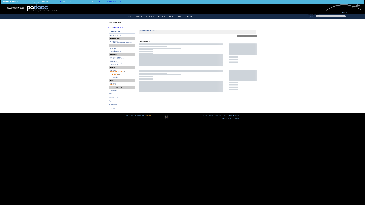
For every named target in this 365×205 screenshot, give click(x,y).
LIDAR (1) (112, 60)
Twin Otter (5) (116, 77)
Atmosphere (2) (113, 48)
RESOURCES (161, 16)
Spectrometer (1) (114, 64)
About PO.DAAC (228, 115)
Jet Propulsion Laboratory (15, 7)
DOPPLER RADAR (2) (115, 57)
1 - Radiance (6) (114, 41)
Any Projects (113, 83)
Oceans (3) (113, 49)
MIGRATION (113, 109)
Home (129, 16)
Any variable (114, 73)
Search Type (311, 14)
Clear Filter (119, 35)
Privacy (211, 115)
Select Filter (112, 35)
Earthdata (59, 2)
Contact (236, 115)
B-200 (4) (115, 75)
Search (318, 14)
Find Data (139, 16)
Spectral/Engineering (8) (115, 51)
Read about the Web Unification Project (111, 2)
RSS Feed (205, 115)
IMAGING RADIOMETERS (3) (117, 58)
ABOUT (111, 93)
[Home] (45, 8)
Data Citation (218, 115)
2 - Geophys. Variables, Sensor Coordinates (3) (121, 42)
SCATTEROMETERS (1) (116, 62)
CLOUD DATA (188, 16)
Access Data (150, 16)
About (171, 16)
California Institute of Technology (15, 8)
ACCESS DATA (113, 97)
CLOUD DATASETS (115, 32)
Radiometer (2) (113, 61)
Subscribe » (148, 115)
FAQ (110, 101)
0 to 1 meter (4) (113, 90)
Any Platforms (113, 70)
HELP (179, 16)
